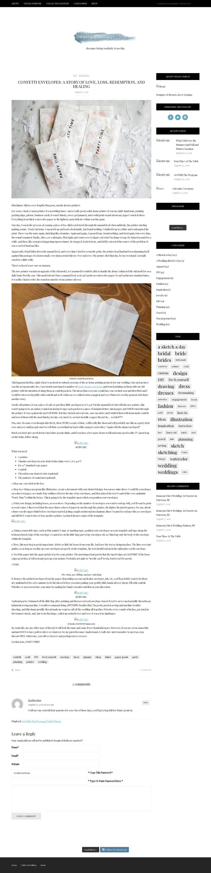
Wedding (84, 75)
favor (76, 657)
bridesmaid (181, 360)
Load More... (178, 227)
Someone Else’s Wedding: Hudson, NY (175, 525)
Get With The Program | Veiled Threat (41, 721)
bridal (164, 353)
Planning (160, 307)
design (180, 373)
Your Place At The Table (186, 161)
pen (194, 432)
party (135, 657)
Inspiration (162, 289)
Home (14, 865)
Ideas (98, 657)
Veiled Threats (32, 3)
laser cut (171, 432)
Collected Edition (57, 3)
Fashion (160, 283)
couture (175, 366)
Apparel (160, 266)
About (15, 3)
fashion (165, 406)
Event (194, 399)
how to (182, 413)
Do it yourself (49, 657)
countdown (162, 366)
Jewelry (160, 295)
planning (17, 661)
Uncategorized (164, 318)
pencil (161, 439)
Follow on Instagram (116, 849)
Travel (159, 312)
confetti (17, 657)
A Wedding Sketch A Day (168, 260)
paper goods (121, 657)
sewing (162, 445)
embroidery (162, 399)
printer (30, 661)
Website (15, 764)
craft (27, 657)
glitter (193, 406)
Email (15, 755)
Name (15, 747)
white (184, 472)
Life (158, 301)
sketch (177, 445)
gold (160, 412)
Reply (145, 702)
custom (163, 373)
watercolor (179, 458)
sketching (167, 452)
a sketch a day (172, 346)
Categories (80, 3)
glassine (87, 657)
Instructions (185, 426)
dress (184, 386)
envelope (65, 657)
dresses (166, 392)
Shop (94, 3)
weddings (168, 472)
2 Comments (145, 669)
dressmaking (186, 393)
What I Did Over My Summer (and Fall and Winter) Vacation (187, 144)
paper (184, 432)
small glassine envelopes (90, 386)
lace (160, 432)
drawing (166, 386)
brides (164, 359)
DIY (75, 75)
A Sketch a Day (163, 255)
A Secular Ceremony (183, 188)
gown (170, 412)
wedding (42, 661)
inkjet (108, 657)
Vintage (162, 458)
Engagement (162, 278)
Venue (184, 452)
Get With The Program (185, 175)
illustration (181, 419)
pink (172, 439)
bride (180, 353)
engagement (179, 399)
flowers (182, 406)
